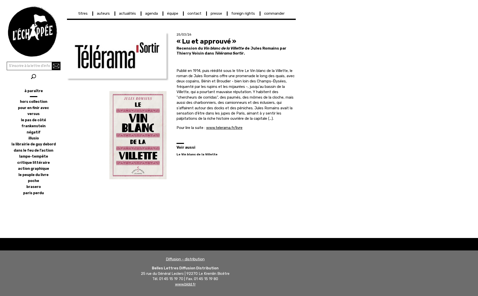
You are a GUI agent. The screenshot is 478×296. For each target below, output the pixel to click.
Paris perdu (33, 193)
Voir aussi (186, 147)
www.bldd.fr (185, 284)
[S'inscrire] (56, 66)
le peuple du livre (33, 175)
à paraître (33, 91)
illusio (33, 138)
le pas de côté (33, 120)
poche (33, 181)
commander (274, 13)
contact (194, 13)
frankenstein (33, 126)
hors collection (33, 102)
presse (216, 13)
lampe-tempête (33, 156)
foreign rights (243, 13)
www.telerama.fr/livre (224, 127)
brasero (33, 187)
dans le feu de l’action (33, 150)
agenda (151, 13)
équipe (172, 13)
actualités (127, 13)
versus (33, 114)
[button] (117, 55)
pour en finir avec (33, 108)
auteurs (103, 13)
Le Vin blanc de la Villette (197, 154)
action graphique (33, 169)
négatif (34, 132)
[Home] (33, 30)
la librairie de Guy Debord (33, 144)
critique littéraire (33, 163)
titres (83, 13)
